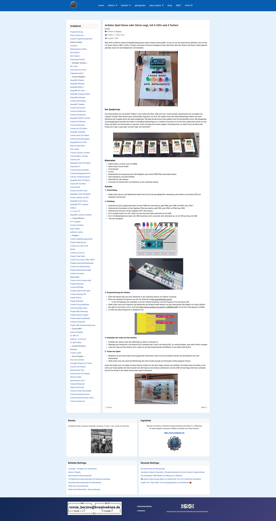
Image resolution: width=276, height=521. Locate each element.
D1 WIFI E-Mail (75, 343)
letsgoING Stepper (77, 80)
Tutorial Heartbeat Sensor (80, 394)
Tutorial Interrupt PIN (78, 294)
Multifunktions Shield (78, 49)
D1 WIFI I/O (74, 336)
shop (169, 5)
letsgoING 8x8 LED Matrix (80, 180)
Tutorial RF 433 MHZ (78, 184)
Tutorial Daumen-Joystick (80, 153)
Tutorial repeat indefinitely (80, 318)
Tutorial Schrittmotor (78, 111)
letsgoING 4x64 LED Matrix (80, 163)
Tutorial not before (77, 273)
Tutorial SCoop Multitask (79, 305)
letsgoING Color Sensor (79, 201)
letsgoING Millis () (77, 87)
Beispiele (73, 349)
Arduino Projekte (76, 332)
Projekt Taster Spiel (77, 256)
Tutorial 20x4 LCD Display (80, 374)
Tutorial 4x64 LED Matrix (79, 135)
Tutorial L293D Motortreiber (80, 391)
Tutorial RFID (75, 187)
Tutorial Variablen (77, 225)
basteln (124, 5)
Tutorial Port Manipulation (80, 267)
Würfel (72, 249)
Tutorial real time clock (78, 191)
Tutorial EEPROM (76, 287)
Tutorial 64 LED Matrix (78, 128)
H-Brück (73, 208)
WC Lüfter (74, 66)
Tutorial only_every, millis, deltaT (82, 260)
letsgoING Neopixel (77, 84)
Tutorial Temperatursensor (80, 177)
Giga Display (75, 229)
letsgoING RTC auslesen (79, 204)
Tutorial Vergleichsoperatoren (81, 239)
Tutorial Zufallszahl (77, 322)
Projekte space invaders (79, 315)
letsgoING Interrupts (77, 97)
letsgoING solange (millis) (80, 94)
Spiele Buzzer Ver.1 (77, 370)
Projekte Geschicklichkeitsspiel (81, 263)
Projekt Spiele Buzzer (78, 242)
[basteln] (129, 5)
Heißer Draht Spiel (77, 387)
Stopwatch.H (75, 166)
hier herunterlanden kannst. (161, 299)
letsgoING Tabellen (77, 104)
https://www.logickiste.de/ (174, 433)
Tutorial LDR (75, 160)
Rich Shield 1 (75, 53)
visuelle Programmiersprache (81, 39)
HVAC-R (188, 5)
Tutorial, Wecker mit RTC (79, 198)
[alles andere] (162, 5)
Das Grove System (77, 360)
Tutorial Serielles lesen (78, 308)
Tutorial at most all (77, 253)
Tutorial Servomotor (77, 108)
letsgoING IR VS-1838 (78, 142)
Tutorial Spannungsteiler (79, 170)
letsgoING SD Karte (77, 91)
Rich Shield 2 (75, 56)
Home (101, 5)
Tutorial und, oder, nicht (79, 246)
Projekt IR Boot (75, 298)
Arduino (118, 31)
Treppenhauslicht (76, 73)
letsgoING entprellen (77, 132)
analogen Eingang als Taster (81, 363)
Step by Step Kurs (77, 35)
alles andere (155, 5)
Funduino (73, 46)
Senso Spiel (74, 277)
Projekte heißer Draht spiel (80, 291)
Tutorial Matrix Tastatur (79, 156)
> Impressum (141, 510)
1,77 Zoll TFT (75, 211)
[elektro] (116, 5)
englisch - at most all (78, 339)
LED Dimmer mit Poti (78, 70)
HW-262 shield (75, 377)
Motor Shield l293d (77, 146)
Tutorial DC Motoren (77, 122)
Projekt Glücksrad (77, 284)
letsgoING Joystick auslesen (81, 215)
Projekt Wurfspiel (76, 301)
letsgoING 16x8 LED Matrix (80, 194)
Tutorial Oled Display (78, 101)
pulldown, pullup (76, 232)
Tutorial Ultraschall (77, 125)
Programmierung (76, 32)
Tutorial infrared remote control (82, 398)
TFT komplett (75, 222)
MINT (178, 5)
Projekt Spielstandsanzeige (80, 270)
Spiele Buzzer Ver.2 (77, 380)
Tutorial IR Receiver (77, 384)
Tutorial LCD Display (78, 367)
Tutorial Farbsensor (77, 401)
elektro (111, 5)
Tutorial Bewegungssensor (80, 173)
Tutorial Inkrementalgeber (80, 139)
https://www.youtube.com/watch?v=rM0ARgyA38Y (158, 307)
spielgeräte (140, 5)
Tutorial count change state (80, 280)
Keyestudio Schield (77, 59)
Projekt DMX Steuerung (79, 311)
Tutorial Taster (75, 353)
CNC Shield (74, 149)
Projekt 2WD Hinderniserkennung (82, 325)
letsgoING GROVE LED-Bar (80, 118)
